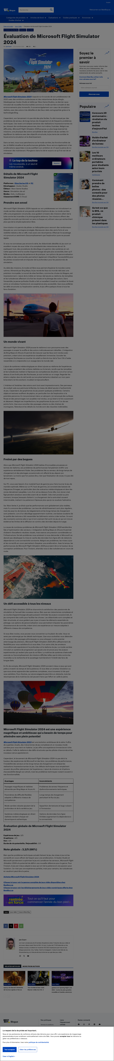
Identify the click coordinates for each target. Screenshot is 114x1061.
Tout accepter (9, 1049)
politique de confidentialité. (39, 1042)
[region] (57, 1043)
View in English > (9, 1056)
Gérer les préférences (28, 1049)
